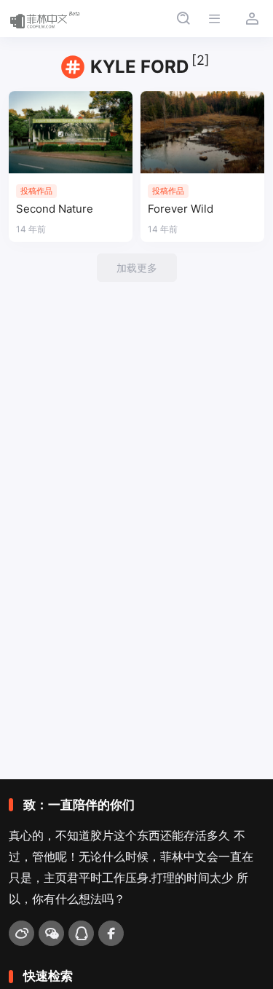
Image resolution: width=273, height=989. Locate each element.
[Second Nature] (70, 132)
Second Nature (54, 209)
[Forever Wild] (202, 132)
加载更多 (136, 267)
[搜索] (183, 18)
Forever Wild (180, 209)
